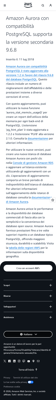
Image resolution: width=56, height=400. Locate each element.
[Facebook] (9, 361)
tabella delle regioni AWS (24, 247)
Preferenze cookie (12, 386)
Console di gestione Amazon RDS (33, 162)
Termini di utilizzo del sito (25, 377)
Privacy (7, 377)
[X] (5, 361)
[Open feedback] (52, 200)
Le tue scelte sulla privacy (15, 382)
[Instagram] (19, 361)
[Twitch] (24, 361)
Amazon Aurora (15, 66)
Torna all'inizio (26, 369)
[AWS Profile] (51, 5)
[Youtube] (28, 361)
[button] (28, 268)
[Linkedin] (14, 361)
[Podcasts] (33, 361)
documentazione (38, 138)
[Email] (38, 361)
